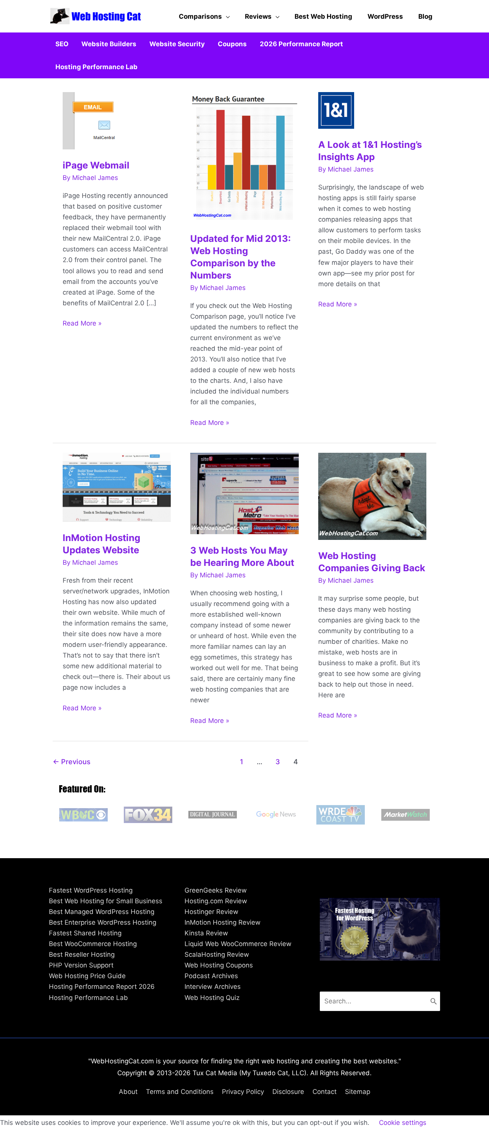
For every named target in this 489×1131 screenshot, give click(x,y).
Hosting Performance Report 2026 (102, 986)
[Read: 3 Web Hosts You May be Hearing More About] (244, 493)
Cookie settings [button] (402, 1122)
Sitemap (357, 1091)
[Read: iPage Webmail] (95, 120)
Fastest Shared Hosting (85, 933)
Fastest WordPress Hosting (91, 890)
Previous (72, 761)
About (128, 1091)
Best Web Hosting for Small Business (105, 901)
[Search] (433, 1001)
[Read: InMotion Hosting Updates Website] (117, 487)
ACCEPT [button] (450, 1123)
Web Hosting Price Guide (87, 976)
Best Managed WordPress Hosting (101, 911)
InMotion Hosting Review (223, 922)
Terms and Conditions (180, 1091)
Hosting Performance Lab (88, 997)
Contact (325, 1091)
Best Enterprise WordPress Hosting (102, 922)
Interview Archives (213, 986)
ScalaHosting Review (217, 954)
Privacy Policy (243, 1091)
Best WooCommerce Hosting (93, 944)
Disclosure (288, 1091)
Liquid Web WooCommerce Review (238, 944)
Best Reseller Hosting (82, 954)
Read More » (82, 324)
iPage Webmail (96, 165)
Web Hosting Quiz (212, 997)
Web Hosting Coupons (219, 965)
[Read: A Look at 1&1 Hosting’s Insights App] (336, 109)
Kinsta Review (206, 933)
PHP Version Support (81, 965)
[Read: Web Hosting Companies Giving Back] (372, 496)
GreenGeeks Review (216, 890)
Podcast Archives (211, 976)
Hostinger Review (211, 911)
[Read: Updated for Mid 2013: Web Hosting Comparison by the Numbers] (244, 156)
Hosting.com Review (216, 901)
